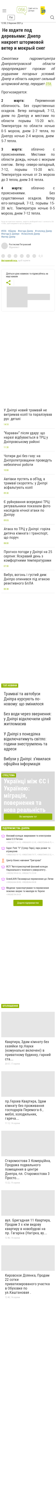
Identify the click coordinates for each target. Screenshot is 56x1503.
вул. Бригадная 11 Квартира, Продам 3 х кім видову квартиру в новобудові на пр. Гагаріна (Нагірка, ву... (27, 1226)
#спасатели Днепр (30, 233)
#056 (3, 231)
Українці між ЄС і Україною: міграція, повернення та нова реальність (26, 796)
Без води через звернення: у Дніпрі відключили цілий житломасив (27, 718)
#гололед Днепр (43, 231)
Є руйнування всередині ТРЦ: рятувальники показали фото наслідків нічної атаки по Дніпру (27, 508)
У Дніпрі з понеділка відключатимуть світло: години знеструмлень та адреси (25, 741)
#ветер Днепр (8, 236)
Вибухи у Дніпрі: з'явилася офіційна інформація (27, 761)
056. (48, 84)
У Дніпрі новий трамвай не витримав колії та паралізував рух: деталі (28, 414)
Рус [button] (11, 17)
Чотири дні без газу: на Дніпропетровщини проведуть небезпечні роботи (28, 460)
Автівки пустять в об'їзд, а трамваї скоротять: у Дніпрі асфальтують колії (25, 483)
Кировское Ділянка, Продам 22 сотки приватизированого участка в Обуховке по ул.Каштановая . (27, 1284)
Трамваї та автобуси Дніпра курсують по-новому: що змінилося (24, 698)
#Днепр (12, 231)
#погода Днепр (25, 231)
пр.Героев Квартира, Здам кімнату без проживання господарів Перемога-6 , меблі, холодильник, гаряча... (25, 1110)
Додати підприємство (28, 902)
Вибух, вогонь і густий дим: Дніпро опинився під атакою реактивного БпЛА (27, 579)
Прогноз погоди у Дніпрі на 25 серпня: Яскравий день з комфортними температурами (28, 556)
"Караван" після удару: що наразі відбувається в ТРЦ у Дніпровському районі (26, 437)
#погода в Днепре (10, 233)
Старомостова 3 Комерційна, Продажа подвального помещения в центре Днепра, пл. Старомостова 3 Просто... (28, 1169)
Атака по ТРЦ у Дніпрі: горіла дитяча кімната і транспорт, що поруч (27, 533)
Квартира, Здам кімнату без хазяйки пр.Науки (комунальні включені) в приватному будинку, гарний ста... (28, 1050)
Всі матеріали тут (28, 816)
